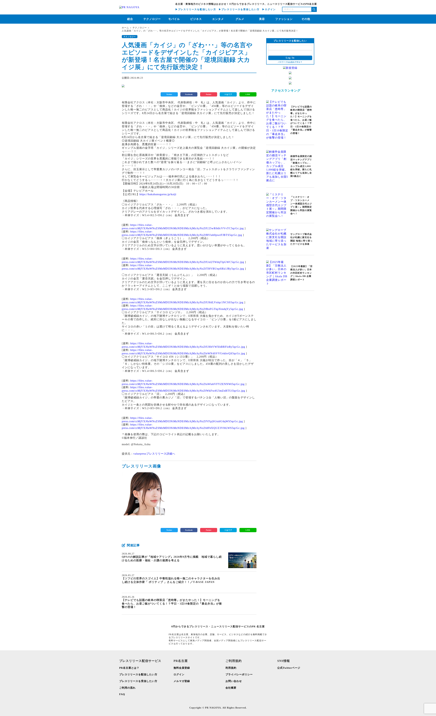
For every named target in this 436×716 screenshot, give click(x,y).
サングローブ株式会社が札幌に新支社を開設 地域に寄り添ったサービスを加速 (301, 239)
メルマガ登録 (182, 681)
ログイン (179, 674)
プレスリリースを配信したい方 (138, 674)
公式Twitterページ (288, 667)
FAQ (122, 694)
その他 (305, 19)
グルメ (240, 19)
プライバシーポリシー (239, 674)
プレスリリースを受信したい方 (138, 681)
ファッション (284, 19)
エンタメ (218, 19)
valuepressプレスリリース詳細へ (154, 453)
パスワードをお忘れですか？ (290, 62)
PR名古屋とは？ (129, 667)
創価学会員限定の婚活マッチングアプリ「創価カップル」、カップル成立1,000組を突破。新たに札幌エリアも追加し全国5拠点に (301, 166)
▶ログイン (269, 9)
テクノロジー (152, 19)
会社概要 (230, 687)
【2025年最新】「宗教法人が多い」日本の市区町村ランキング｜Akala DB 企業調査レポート (301, 273)
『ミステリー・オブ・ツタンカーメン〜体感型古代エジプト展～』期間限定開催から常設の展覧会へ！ (301, 205)
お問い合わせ (233, 681)
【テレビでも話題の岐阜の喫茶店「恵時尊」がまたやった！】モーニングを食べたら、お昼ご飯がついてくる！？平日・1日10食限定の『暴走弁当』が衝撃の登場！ (172, 604)
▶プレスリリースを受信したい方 (239, 9)
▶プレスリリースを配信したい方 (195, 9)
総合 (130, 19)
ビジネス (196, 19)
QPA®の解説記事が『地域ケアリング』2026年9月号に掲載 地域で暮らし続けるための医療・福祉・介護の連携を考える (172, 558)
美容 (262, 19)
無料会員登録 (182, 667)
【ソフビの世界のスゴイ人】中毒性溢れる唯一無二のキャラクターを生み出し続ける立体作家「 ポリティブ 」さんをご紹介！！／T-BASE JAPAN (171, 580)
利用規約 (230, 667)
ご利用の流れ (127, 687)
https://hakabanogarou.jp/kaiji (157, 194)
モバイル (174, 19)
